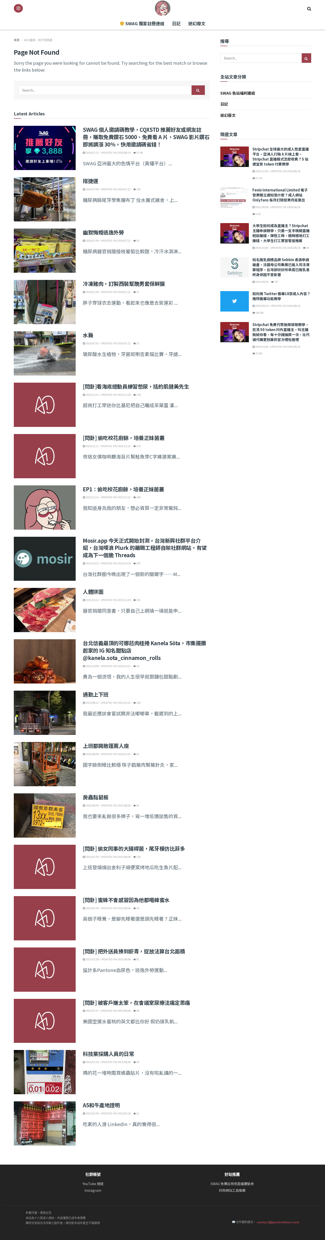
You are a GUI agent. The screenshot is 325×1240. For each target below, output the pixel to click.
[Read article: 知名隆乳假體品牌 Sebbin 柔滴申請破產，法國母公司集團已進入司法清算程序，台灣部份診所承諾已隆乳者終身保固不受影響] (234, 267)
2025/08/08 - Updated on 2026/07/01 (108, 754)
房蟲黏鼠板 (95, 797)
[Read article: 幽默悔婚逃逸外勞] (45, 251)
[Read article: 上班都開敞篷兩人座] (45, 764)
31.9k (139, 152)
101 (138, 600)
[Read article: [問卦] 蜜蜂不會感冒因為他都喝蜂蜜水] (45, 918)
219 (138, 446)
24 (137, 908)
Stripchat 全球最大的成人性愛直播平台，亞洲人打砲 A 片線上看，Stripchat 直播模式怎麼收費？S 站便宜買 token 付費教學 (280, 156)
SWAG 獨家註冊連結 (144, 23)
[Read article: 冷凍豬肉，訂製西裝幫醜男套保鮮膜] (45, 302)
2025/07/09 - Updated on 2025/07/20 (108, 1113)
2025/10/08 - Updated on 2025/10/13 (108, 666)
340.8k (259, 312)
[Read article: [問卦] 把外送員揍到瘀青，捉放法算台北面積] (45, 969)
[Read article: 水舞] (45, 353)
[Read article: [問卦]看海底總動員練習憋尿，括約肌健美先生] (45, 405)
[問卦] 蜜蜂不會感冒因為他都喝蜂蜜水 (126, 899)
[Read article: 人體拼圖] (45, 610)
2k (307, 247)
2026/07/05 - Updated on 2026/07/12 (108, 189)
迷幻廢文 (196, 23)
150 (138, 189)
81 (137, 959)
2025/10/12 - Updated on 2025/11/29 (108, 600)
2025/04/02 (261, 281)
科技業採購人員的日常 (108, 1053)
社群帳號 (93, 1174)
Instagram (92, 1190)
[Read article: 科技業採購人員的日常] (45, 1072)
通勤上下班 (95, 694)
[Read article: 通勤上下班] (45, 713)
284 (138, 497)
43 (137, 805)
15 (137, 343)
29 (137, 666)
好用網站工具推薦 (232, 1190)
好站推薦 (232, 1174)
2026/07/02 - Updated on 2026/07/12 (108, 343)
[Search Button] (309, 8)
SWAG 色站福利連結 (237, 93)
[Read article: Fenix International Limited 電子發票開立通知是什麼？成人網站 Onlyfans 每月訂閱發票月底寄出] (234, 197)
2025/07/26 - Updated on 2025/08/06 (108, 1062)
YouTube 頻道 (93, 1183)
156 (138, 857)
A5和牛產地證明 (101, 1105)
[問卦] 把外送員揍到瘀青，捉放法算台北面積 (134, 951)
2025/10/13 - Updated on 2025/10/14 (108, 563)
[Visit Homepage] (162, 8)
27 (137, 292)
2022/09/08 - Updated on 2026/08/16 (277, 207)
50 (137, 1062)
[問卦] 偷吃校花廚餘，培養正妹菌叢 (123, 437)
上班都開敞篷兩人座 (106, 745)
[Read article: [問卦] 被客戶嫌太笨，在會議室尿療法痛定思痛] (45, 1021)
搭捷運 (90, 181)
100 (138, 702)
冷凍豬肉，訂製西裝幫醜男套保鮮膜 (124, 283)
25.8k (258, 353)
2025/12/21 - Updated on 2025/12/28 (108, 394)
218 (138, 394)
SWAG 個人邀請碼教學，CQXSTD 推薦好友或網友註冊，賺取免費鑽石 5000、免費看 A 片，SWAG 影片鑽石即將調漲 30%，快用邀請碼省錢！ (146, 137)
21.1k (258, 178)
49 (137, 1010)
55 (137, 240)
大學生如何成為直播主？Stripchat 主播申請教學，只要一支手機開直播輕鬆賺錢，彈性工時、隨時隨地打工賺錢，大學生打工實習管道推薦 (281, 233)
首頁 (17, 40)
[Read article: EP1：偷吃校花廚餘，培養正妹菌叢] (45, 507)
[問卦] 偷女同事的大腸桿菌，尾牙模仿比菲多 (134, 848)
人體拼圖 (93, 591)
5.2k (258, 214)
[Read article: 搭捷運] (45, 199)
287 (138, 563)
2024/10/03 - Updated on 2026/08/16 (277, 247)
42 (137, 754)
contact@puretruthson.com (278, 1222)
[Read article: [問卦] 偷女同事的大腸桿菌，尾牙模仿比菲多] (45, 867)
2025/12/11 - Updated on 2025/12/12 (108, 446)
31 (137, 1113)
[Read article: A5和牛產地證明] (45, 1123)
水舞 (88, 335)
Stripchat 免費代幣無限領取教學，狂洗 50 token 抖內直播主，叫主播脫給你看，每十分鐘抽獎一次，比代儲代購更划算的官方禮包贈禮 (281, 332)
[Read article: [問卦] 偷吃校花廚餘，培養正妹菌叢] (45, 456)
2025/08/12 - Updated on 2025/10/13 (108, 702)
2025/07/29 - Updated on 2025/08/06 (108, 857)
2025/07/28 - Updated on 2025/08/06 (108, 908)
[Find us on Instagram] (18, 8)
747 (276, 281)
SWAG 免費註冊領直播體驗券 (232, 1183)
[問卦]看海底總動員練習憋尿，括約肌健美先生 (136, 386)
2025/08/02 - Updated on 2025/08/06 (108, 805)
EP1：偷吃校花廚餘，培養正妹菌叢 (123, 489)
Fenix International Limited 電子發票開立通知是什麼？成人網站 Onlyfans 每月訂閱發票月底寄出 (280, 194)
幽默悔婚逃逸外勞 (103, 232)
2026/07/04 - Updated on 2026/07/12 (108, 240)
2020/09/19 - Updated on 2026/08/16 (277, 306)
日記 (176, 23)
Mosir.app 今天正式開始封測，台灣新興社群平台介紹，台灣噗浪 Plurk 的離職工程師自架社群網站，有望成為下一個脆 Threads (145, 548)
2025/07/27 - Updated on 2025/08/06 (108, 1010)
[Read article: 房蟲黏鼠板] (45, 815)
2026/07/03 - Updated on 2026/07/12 (108, 292)
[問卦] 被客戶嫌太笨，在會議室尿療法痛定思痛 (136, 1002)
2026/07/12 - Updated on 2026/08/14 (108, 152)
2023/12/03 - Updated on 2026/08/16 (277, 171)
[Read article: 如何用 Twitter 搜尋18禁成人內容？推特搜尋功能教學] (234, 301)
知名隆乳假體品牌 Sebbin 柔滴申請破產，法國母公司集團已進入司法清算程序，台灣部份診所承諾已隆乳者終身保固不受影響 (281, 267)
